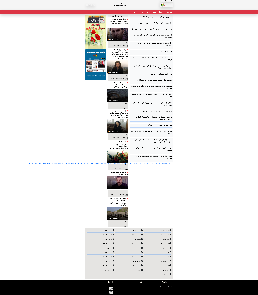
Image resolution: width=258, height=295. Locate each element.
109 (38, 163)
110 (36, 163)
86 (71, 163)
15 (157, 163)
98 (57, 163)
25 (145, 163)
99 (55, 163)
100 (54, 163)
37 (130, 163)
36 (131, 163)
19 (152, 163)
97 (58, 163)
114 (29, 163)
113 (31, 163)
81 (77, 163)
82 (76, 163)
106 (43, 163)
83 (75, 163)
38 (129, 163)
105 (45, 163)
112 (32, 163)
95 (60, 163)
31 (138, 163)
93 (63, 163)
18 (153, 163)
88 (69, 163)
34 (134, 163)
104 (47, 163)
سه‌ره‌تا (171, 163)
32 (136, 163)
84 (73, 163)
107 (41, 163)
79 (79, 163)
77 (82, 163)
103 (49, 163)
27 (142, 163)
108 (40, 163)
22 (148, 163)
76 (83, 163)
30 (139, 163)
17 (154, 163)
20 (151, 163)
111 (34, 163)
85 (72, 163)
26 (144, 163)
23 (147, 163)
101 (52, 163)
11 (162, 163)
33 (135, 163)
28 (141, 163)
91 (65, 163)
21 (150, 163)
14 (158, 163)
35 (133, 163)
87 (70, 163)
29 (140, 163)
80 (78, 163)
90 (66, 163)
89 (67, 163)
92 (64, 163)
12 (161, 163)
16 (156, 163)
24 (146, 163)
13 (159, 163)
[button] (165, 12)
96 (59, 163)
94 (61, 163)
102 (50, 163)
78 (81, 163)
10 (163, 163)
